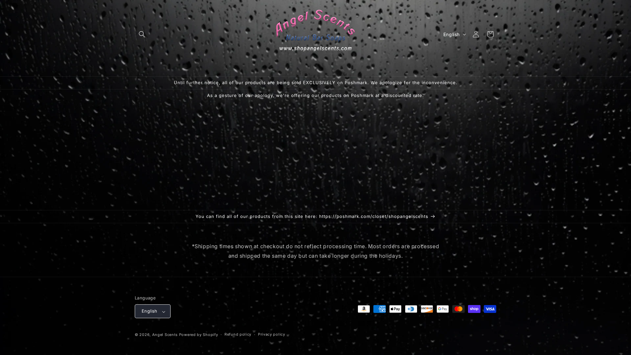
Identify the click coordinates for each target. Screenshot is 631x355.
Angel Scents (165, 334)
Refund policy (237, 334)
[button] (142, 34)
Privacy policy (271, 334)
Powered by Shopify (198, 334)
